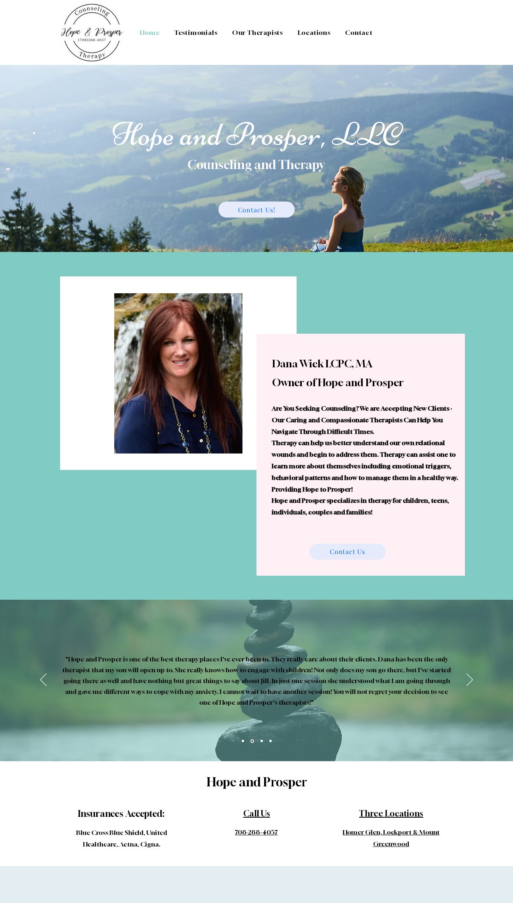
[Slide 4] (270, 741)
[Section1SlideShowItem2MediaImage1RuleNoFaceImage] (252, 741)
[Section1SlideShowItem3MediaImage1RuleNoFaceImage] (262, 741)
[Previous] (43, 680)
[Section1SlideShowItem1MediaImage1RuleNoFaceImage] (243, 741)
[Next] (470, 680)
